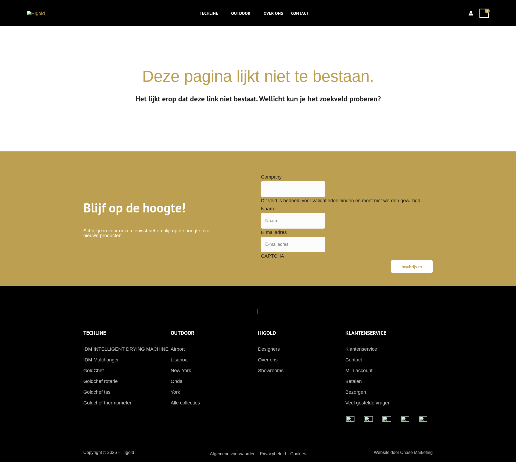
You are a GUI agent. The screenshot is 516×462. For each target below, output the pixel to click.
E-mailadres (274, 232)
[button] (220, 13)
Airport (178, 349)
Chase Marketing (416, 452)
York (175, 392)
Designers (269, 349)
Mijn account (358, 370)
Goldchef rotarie (100, 381)
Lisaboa (179, 360)
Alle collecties (185, 403)
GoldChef (93, 370)
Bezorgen (355, 392)
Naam (267, 208)
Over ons (268, 360)
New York (181, 370)
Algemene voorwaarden (233, 454)
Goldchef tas (96, 392)
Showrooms (271, 370)
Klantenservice (361, 349)
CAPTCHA (272, 256)
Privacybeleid (273, 454)
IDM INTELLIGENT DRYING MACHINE (126, 349)
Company (271, 177)
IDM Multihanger (101, 360)
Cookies (298, 454)
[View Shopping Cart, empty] (484, 13)
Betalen (353, 381)
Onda (176, 381)
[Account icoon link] (470, 13)
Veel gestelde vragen (367, 403)
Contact (353, 360)
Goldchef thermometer (107, 403)
